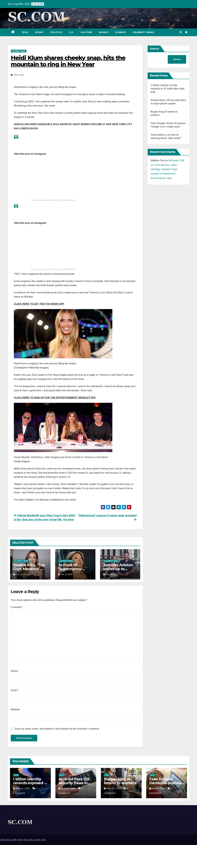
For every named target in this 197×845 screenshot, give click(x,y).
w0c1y (32, 840)
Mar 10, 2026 (68, 788)
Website (15, 709)
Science (120, 32)
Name (15, 671)
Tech (25, 32)
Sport (39, 32)
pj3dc (38, 840)
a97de (19, 840)
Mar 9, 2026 (158, 788)
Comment (17, 607)
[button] (180, 32)
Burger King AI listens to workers (120, 781)
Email (15, 690)
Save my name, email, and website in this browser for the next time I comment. (57, 728)
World (104, 32)
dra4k (14, 840)
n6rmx (26, 840)
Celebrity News (143, 32)
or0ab (2, 840)
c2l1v (43, 840)
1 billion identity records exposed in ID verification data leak (168, 88)
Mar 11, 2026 (23, 788)
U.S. (71, 32)
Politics (56, 32)
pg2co (8, 840)
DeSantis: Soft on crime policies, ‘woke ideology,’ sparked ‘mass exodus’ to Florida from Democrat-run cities (167, 169)
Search (154, 48)
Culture (86, 32)
